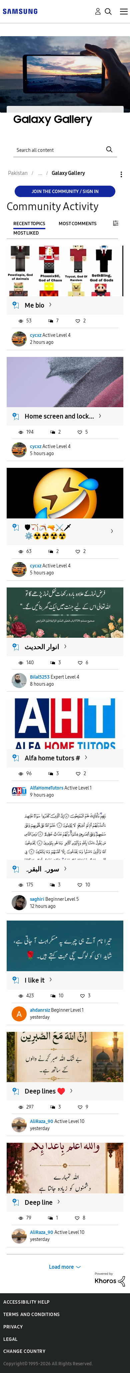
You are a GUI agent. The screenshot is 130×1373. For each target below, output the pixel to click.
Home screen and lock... (59, 416)
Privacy (13, 1327)
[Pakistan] (20, 11)
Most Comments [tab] (78, 224)
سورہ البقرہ (42, 869)
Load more (61, 1267)
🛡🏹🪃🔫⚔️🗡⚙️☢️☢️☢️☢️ (48, 531)
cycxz (35, 335)
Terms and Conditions (31, 1314)
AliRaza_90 (41, 1121)
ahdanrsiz (40, 1010)
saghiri (37, 899)
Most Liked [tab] (26, 233)
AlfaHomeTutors (46, 788)
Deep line (39, 1202)
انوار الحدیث (42, 647)
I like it (35, 980)
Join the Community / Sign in (65, 191)
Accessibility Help (26, 1302)
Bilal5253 (40, 677)
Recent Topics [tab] (29, 224)
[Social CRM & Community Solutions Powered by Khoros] (110, 1279)
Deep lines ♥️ (45, 1091)
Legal (10, 1339)
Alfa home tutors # (52, 758)
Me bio (34, 305)
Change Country (24, 1351)
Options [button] (110, 174)
